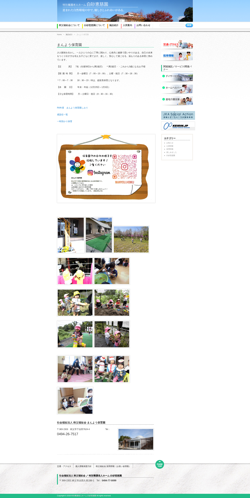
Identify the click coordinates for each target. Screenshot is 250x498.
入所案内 (127, 25)
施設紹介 (113, 25)
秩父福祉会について (69, 25)
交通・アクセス (64, 466)
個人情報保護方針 (83, 466)
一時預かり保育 (64, 121)
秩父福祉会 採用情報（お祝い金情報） (113, 466)
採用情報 (169, 149)
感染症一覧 (62, 114)
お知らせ (169, 143)
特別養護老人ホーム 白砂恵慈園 (83, 496)
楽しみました (171, 152)
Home (59, 34)
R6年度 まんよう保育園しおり (72, 107)
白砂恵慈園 (170, 155)
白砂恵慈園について (94, 25)
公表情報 (169, 146)
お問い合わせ (143, 25)
